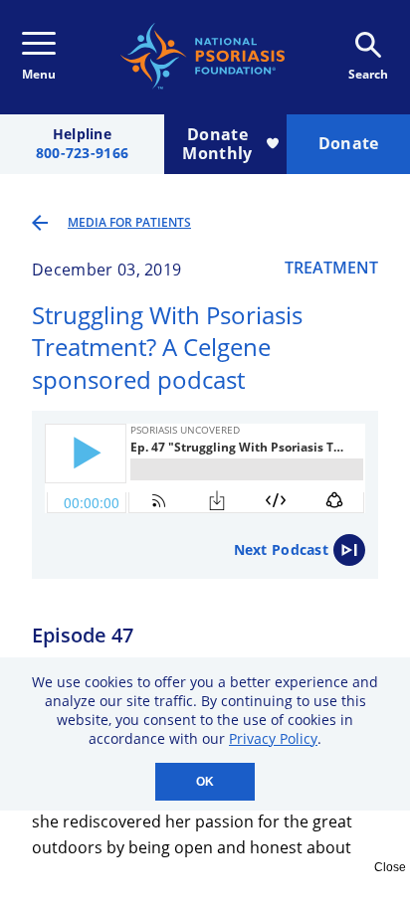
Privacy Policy (273, 738)
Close (390, 867)
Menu (39, 74)
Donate (348, 143)
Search (368, 74)
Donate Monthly (217, 143)
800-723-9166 (82, 153)
